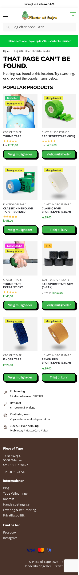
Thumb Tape (12, 136)
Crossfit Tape (12, 132)
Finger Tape (12, 359)
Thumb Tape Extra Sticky (13, 286)
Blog (6, 488)
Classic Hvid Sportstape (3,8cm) (56, 210)
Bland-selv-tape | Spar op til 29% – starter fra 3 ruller (39, 41)
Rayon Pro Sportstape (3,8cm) (56, 361)
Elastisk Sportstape (55, 132)
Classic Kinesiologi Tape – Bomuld (18, 210)
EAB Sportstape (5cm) (58, 136)
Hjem (6, 51)
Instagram (10, 538)
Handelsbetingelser (17, 504)
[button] (72, 15)
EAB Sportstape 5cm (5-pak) (57, 286)
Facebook (9, 532)
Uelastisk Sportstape (56, 204)
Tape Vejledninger (16, 493)
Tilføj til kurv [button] (58, 230)
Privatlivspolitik (13, 515)
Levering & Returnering (19, 510)
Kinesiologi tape (14, 204)
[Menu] (9, 15)
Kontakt (8, 499)
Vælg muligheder (20, 154)
